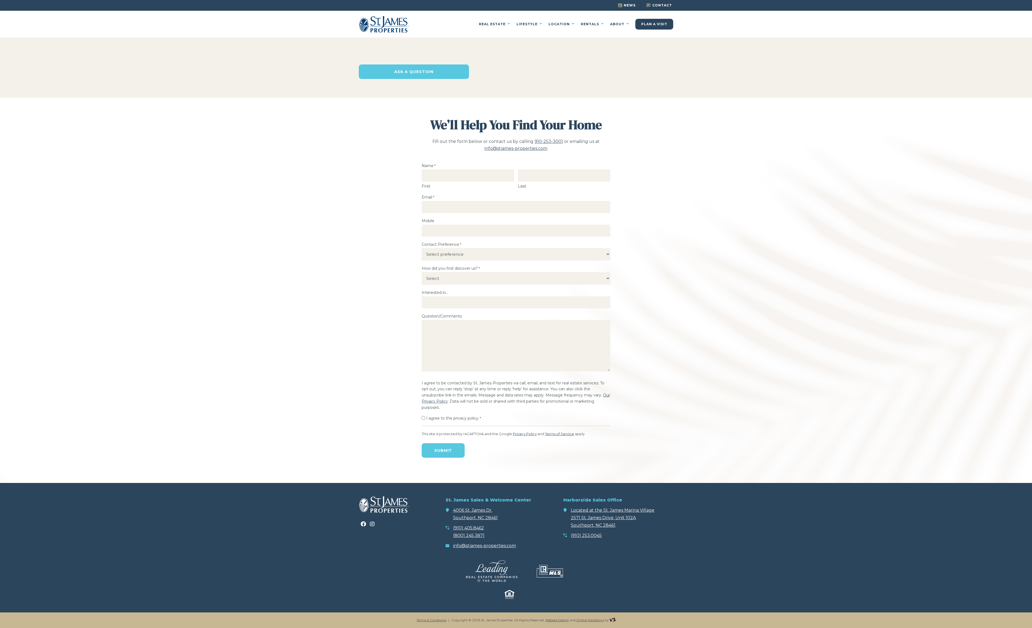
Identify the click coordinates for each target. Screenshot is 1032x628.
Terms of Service (559, 434)
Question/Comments (442, 316)
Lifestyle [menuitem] (528, 24)
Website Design (557, 620)
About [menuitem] (617, 24)
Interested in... (435, 292)
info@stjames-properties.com (516, 148)
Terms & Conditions (431, 620)
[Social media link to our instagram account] (372, 524)
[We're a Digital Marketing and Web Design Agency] (613, 620)
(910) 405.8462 (468, 527)
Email (428, 197)
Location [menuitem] (560, 24)
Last (522, 186)
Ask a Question (413, 71)
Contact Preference (441, 244)
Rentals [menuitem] (590, 24)
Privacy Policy (525, 434)
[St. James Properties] (384, 24)
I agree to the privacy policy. (453, 418)
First (426, 186)
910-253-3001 (549, 141)
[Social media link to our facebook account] (363, 524)
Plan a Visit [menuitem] (654, 24)
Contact (662, 5)
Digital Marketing (590, 620)
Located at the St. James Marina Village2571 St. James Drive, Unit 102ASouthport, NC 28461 (612, 518)
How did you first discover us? (451, 268)
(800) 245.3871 (469, 535)
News (630, 5)
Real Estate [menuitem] (493, 24)
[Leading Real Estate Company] (491, 571)
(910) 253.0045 (586, 535)
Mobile (428, 220)
